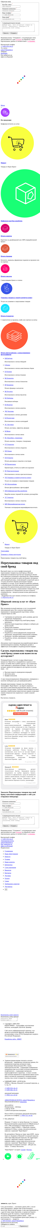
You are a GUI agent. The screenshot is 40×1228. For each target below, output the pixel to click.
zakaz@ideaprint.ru (7, 50)
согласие (19, 39)
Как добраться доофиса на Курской (7, 845)
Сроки (7, 881)
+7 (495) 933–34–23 (11, 1088)
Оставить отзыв (20, 713)
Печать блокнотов (7, 316)
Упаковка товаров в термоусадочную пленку (16, 297)
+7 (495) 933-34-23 (7, 46)
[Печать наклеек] (5, 272)
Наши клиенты (10, 862)
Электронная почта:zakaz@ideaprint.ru (7, 841)
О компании (9, 851)
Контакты (8, 873)
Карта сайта (12, 1042)
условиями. (31, 41)
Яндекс (29, 1150)
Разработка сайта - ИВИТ (13, 1039)
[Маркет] (17, 159)
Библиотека (8, 865)
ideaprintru (4, 53)
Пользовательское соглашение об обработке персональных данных (23, 1047)
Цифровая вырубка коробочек (11, 221)
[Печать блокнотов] (5, 312)
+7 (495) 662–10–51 (11, 1090)
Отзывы (7, 859)
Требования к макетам (12, 884)
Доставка (8, 876)
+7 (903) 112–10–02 (11, 1095)
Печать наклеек (6, 276)
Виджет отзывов (30, 787)
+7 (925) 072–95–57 (7, 597)
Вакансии (8, 870)
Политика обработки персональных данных (23, 1045)
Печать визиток (6, 236)
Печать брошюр (6, 256)
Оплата (7, 878)
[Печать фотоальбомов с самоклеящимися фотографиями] (14, 349)
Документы (8, 886)
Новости (7, 856)
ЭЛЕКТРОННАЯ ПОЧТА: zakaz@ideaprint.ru (20, 1100)
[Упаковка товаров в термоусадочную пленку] (6, 294)
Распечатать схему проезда (10, 1015)
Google (23, 1150)
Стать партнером (10, 867)
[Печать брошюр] (5, 252)
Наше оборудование (11, 854)
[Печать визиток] (5, 232)
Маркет (3, 163)
